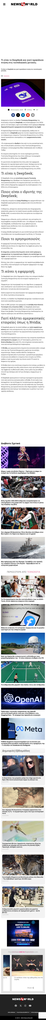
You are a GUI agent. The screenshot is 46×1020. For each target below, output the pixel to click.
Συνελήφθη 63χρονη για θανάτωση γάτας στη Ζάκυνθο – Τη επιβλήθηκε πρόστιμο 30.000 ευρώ (22, 878)
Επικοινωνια (34, 1012)
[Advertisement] (23, 33)
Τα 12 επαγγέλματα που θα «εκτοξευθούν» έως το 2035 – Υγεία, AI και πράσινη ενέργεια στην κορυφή (22, 600)
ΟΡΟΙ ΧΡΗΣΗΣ (11, 1012)
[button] (13, 115)
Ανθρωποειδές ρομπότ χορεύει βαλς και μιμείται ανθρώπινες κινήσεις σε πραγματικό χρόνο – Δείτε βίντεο (21, 910)
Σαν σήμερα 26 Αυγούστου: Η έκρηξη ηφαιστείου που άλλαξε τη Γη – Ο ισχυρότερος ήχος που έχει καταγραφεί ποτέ (23, 811)
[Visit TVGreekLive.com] (23, 933)
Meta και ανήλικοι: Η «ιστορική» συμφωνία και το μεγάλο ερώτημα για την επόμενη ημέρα (22, 628)
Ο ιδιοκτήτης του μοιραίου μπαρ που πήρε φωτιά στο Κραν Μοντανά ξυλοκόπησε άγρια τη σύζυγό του (21, 779)
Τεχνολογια (6, 76)
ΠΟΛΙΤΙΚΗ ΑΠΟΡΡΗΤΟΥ (23, 1012)
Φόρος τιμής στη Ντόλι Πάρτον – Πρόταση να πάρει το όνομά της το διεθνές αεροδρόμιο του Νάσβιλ (21, 472)
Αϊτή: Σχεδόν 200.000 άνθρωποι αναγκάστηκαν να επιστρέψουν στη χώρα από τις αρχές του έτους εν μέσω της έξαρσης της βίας (22, 502)
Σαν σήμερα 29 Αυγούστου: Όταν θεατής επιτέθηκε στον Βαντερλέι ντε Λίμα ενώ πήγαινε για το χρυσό (22, 533)
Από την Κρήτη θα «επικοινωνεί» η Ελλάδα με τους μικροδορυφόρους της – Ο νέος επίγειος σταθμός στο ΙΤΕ (22, 657)
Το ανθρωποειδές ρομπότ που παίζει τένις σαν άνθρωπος (23, 685)
